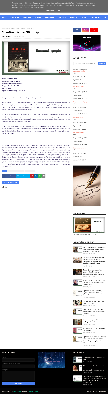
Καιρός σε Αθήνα (78, 133)
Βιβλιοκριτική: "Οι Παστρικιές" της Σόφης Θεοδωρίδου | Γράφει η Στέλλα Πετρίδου (94, 311)
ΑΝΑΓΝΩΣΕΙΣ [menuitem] (96, 17)
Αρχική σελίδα (6, 28)
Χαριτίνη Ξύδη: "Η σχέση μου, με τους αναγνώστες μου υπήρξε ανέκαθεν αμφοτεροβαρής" (94, 282)
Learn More (50, 10)
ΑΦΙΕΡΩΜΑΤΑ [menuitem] (62, 17)
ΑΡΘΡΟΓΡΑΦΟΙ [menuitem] (8, 22)
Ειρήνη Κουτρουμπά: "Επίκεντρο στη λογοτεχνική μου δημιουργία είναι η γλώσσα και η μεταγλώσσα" (94, 249)
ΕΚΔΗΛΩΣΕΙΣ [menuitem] (27, 17)
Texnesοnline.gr (7, 36)
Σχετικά (95, 391)
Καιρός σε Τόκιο (78, 117)
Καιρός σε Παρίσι (78, 86)
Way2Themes (17, 391)
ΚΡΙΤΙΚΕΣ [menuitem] (38, 17)
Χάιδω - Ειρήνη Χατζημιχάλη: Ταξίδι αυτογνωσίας (94, 329)
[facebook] (77, 30)
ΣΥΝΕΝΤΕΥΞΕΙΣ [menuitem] (49, 17)
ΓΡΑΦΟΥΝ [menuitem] (85, 17)
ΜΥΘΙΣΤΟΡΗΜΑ (15, 28)
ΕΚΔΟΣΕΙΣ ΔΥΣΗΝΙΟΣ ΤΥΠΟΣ (15, 171)
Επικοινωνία (102, 391)
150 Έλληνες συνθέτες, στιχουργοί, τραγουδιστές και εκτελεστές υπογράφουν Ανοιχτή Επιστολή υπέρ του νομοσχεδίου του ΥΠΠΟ (94, 261)
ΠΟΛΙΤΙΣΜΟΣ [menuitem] (14, 17)
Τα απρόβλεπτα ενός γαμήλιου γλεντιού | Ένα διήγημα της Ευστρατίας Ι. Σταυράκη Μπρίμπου (93, 272)
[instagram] (85, 30)
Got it (60, 10)
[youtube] (94, 30)
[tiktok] (102, 30)
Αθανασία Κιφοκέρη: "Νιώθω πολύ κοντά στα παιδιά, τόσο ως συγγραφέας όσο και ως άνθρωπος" (94, 368)
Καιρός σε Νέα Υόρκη (80, 102)
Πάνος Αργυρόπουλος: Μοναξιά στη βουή (94, 358)
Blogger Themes (33, 391)
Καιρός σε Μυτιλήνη (79, 148)
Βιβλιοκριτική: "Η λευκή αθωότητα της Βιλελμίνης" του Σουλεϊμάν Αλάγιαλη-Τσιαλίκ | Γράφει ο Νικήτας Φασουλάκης (94, 379)
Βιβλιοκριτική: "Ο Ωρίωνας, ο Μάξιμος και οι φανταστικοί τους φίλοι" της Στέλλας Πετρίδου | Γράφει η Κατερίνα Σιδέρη (94, 340)
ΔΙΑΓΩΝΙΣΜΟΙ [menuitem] (74, 17)
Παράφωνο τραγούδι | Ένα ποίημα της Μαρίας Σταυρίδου (93, 321)
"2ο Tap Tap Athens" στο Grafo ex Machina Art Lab (94, 302)
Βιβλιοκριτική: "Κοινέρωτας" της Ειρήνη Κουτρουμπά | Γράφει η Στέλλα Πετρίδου (92, 293)
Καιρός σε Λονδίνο (79, 71)
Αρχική (89, 391)
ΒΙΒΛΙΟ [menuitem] (4, 17)
